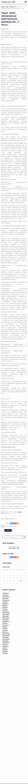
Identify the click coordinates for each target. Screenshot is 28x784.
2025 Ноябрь (5, 637)
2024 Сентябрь (6, 612)
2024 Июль (5, 609)
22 (15, 6)
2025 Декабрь (5, 639)
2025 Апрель (5, 625)
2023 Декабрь (5, 600)
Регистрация (12, 548)
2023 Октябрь (5, 596)
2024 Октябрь (5, 614)
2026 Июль (5, 651)
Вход (18, 548)
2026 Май (4, 648)
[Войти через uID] (11, 523)
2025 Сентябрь (6, 633)
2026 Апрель (5, 646)
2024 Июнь (5, 607)
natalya (19, 512)
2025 (7, 6)
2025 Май (4, 626)
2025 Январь (5, 619)
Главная (3, 6)
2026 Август (5, 653)
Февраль (11, 6)
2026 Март (5, 644)
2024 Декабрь (5, 618)
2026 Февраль (5, 642)
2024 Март (5, 602)
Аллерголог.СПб (8, 2)
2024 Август (5, 610)
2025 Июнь (5, 628)
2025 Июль (5, 630)
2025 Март (5, 623)
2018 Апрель (5, 593)
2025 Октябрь (5, 635)
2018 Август (5, 595)
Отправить (8, 530)
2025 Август (5, 632)
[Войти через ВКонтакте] (13, 523)
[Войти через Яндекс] (15, 523)
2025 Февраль (5, 621)
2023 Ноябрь (5, 598)
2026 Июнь (5, 649)
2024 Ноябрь (5, 616)
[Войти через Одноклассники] (18, 523)
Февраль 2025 (6, 567)
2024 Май (4, 605)
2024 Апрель (5, 603)
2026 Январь (5, 640)
